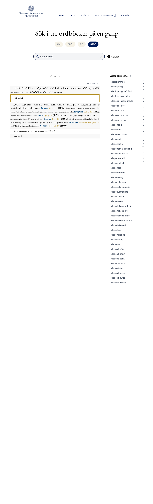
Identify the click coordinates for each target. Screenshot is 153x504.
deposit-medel (118, 282)
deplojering (117, 86)
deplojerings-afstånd (121, 91)
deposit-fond (117, 268)
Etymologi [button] (19, 98)
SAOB (93, 44)
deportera (116, 230)
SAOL (70, 44)
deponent (116, 139)
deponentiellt (117, 163)
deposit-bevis (118, 263)
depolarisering (118, 120)
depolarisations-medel (122, 101)
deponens (116, 129)
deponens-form (119, 134)
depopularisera (118, 182)
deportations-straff (120, 215)
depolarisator (117, 105)
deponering (117, 177)
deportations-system (121, 220)
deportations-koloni (121, 206)
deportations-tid (119, 225)
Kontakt (125, 15)
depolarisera (117, 110)
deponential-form (119, 153)
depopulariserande (120, 187)
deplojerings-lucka (120, 96)
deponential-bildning (121, 148)
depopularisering (119, 191)
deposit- (115, 244)
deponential (117, 144)
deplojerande (118, 82)
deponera (116, 168)
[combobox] (69, 56)
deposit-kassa (118, 273)
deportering (117, 239)
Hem (61, 15)
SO (81, 44)
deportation (117, 201)
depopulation (117, 196)
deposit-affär (117, 249)
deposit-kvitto (118, 277)
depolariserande (119, 115)
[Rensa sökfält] (101, 56)
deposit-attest (118, 254)
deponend (116, 125)
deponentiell (118, 158)
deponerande (118, 172)
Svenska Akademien (103, 15)
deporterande (118, 234)
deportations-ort (119, 211)
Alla (59, 44)
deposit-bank (118, 258)
